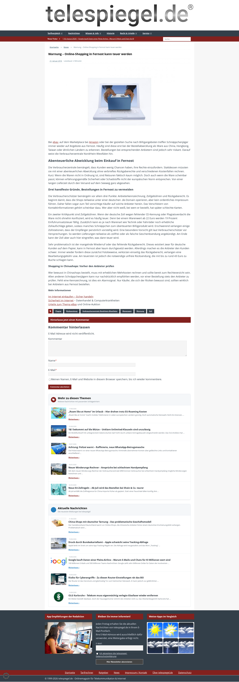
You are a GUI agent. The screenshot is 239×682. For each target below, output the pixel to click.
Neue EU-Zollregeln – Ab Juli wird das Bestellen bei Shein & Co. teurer (106, 487)
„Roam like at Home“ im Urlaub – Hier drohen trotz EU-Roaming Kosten (107, 411)
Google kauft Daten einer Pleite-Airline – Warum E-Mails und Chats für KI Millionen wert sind (119, 559)
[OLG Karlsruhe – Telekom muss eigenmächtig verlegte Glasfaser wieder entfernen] (58, 597)
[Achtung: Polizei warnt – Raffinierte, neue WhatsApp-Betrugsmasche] (58, 448)
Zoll (150, 311)
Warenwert (127, 311)
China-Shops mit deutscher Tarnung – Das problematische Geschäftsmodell (109, 521)
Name (51, 360)
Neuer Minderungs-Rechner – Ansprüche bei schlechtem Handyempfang (108, 467)
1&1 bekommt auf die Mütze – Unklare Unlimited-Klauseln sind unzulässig (109, 429)
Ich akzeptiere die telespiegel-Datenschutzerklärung (111, 655)
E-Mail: (99, 643)
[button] (6, 676)
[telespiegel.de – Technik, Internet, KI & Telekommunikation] (119, 15)
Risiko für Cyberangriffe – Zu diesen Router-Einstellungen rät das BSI (106, 577)
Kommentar (55, 338)
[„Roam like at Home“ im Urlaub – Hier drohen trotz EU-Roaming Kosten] (58, 413)
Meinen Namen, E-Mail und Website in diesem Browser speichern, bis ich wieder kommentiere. (106, 379)
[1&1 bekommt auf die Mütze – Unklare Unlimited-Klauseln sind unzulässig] (58, 431)
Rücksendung (71, 311)
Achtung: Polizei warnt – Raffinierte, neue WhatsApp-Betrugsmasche (106, 447)
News (116, 672)
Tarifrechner (86, 672)
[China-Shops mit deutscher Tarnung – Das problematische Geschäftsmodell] (58, 523)
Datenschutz (184, 672)
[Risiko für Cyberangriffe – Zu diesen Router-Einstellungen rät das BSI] (58, 579)
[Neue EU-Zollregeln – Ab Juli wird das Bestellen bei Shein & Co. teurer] (58, 489)
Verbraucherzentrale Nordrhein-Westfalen (99, 311)
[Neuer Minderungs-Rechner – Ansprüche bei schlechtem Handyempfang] (58, 469)
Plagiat (58, 311)
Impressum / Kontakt (136, 672)
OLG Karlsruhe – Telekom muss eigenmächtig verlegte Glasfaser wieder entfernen (113, 595)
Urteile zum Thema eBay (62, 304)
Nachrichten (74, 33)
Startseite (70, 672)
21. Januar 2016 (56, 61)
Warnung (140, 311)
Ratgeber (103, 672)
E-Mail (51, 370)
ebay (55, 142)
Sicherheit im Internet (60, 300)
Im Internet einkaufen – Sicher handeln (70, 296)
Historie (110, 33)
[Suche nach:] (177, 38)
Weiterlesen (73, 419)
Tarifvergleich (54, 33)
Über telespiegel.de (163, 672)
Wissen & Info (92, 33)
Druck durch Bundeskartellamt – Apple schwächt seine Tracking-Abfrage (108, 542)
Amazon (93, 142)
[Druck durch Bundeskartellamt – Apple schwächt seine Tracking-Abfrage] (58, 543)
